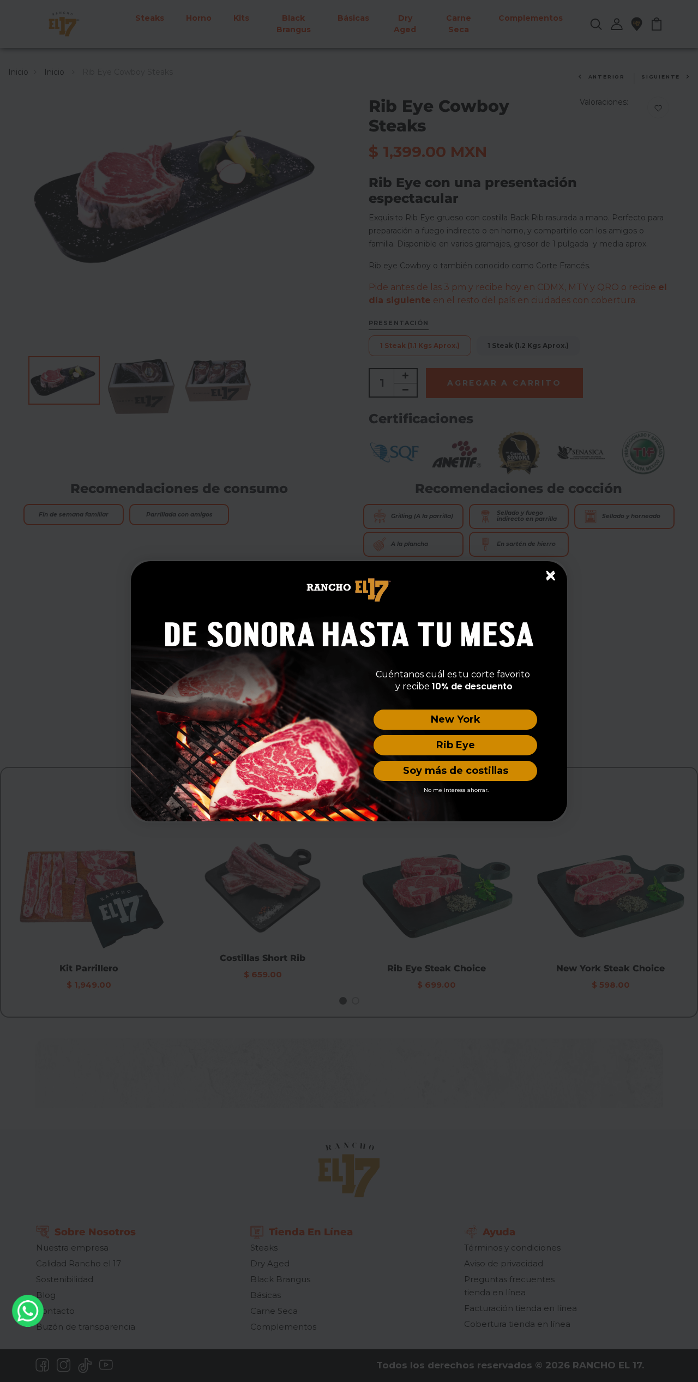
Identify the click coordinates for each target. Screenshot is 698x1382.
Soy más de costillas (455, 771)
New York (455, 719)
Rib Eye (455, 745)
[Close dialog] (550, 575)
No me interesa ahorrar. (456, 790)
